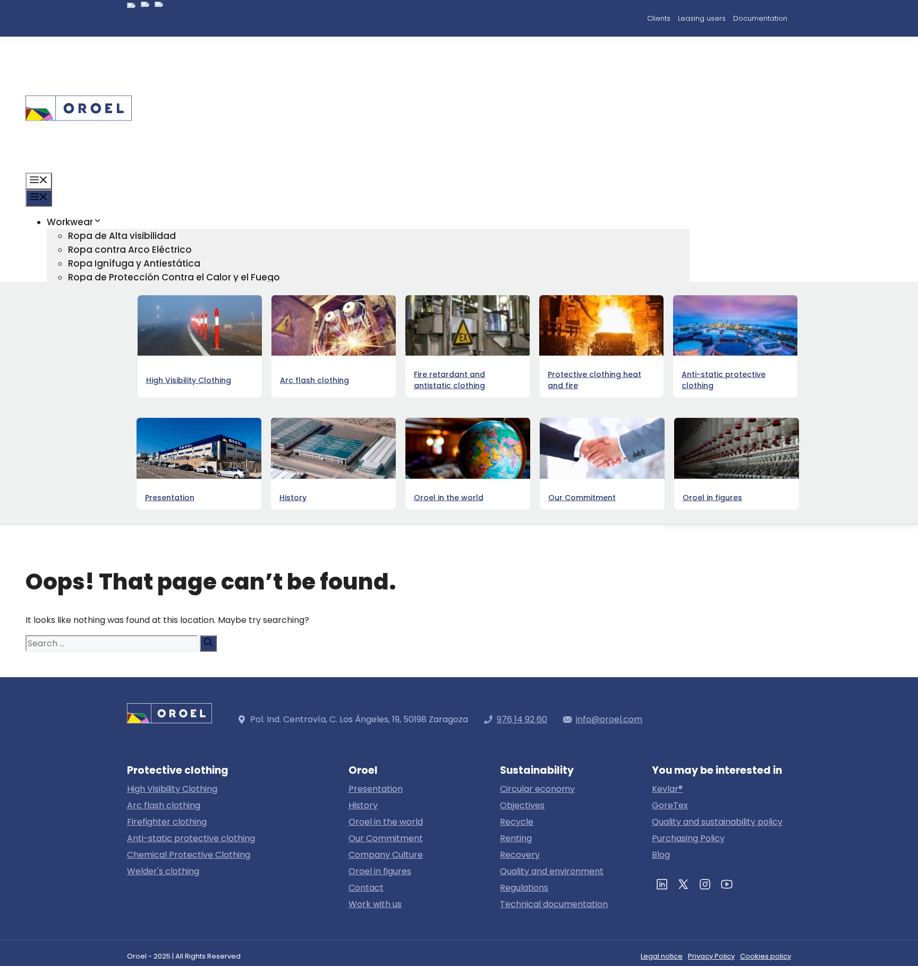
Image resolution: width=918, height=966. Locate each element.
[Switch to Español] (131, 20)
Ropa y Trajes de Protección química (152, 304)
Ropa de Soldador (109, 360)
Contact (66, 498)
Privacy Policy (711, 956)
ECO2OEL (88, 415)
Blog (57, 484)
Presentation (375, 789)
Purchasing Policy (688, 838)
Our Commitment (385, 838)
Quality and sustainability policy (717, 822)
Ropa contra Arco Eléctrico (130, 249)
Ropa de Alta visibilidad (122, 235)
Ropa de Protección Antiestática (143, 291)
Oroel (59, 456)
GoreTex (670, 805)
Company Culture (385, 855)
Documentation (760, 18)
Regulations (524, 888)
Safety (83, 443)
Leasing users (702, 18)
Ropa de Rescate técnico (126, 332)
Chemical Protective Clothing (188, 855)
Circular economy (109, 401)
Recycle (516, 822)
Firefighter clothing (167, 822)
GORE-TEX (69, 373)
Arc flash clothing (163, 805)
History (363, 805)
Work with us (375, 904)
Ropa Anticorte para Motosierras (143, 318)
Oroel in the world (385, 822)
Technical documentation (554, 904)
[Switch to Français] (159, 19)
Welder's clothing (163, 871)
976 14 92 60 (522, 719)
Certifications (99, 429)
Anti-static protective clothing (191, 838)
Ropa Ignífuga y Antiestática (134, 263)
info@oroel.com (609, 719)
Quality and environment (552, 871)
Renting (516, 838)
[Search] (208, 643)
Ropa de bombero (110, 346)
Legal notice (662, 956)
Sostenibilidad (80, 387)
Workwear (70, 222)
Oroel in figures (102, 470)
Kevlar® (667, 789)
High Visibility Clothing (172, 789)
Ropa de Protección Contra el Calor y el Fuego (174, 277)
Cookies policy (765, 956)
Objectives (522, 805)
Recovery (520, 855)
